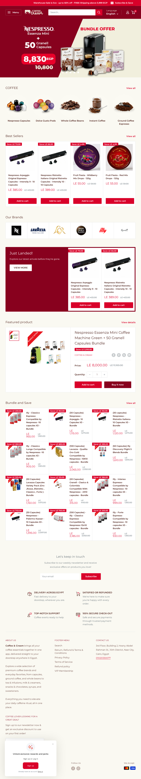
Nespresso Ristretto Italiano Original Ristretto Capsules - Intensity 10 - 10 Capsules (54, 180)
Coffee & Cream (83, 355)
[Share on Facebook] (114, 355)
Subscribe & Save (124, 3)
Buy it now (118, 384)
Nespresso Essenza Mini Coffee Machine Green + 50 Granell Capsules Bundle (102, 337)
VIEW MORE (21, 267)
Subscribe (91, 576)
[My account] (127, 12)
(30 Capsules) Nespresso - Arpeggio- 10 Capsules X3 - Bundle (77, 419)
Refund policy (62, 666)
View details (128, 322)
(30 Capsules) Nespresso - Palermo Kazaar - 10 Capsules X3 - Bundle (35, 518)
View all (131, 88)
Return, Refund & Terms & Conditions (69, 651)
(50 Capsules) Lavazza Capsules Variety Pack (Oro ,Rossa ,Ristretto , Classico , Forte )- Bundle (35, 487)
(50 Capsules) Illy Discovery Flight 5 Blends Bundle (122, 449)
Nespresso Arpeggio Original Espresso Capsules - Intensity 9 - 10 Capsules (21, 180)
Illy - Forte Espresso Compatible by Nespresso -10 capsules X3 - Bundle (120, 520)
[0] (133, 12)
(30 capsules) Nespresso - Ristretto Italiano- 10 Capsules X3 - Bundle (122, 419)
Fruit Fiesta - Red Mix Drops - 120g (117, 177)
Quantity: (80, 374)
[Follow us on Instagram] (78, 768)
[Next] (135, 107)
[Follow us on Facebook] (73, 768)
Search (58, 645)
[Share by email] (129, 355)
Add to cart (22, 201)
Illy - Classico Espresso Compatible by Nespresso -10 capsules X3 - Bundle (34, 420)
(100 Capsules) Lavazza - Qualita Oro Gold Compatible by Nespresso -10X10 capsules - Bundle (79, 454)
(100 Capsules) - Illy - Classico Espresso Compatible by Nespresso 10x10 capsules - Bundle (79, 520)
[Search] (98, 12)
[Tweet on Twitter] (124, 355)
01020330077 (103, 658)
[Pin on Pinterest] (119, 355)
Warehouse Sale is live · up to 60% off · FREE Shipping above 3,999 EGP (70, 3)
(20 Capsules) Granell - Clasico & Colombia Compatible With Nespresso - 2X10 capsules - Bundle (79, 487)
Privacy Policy (62, 657)
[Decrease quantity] (90, 374)
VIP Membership (64, 671)
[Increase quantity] (104, 374)
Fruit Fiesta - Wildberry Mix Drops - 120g (85, 177)
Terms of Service (64, 662)
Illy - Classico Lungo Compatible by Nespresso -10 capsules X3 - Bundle (36, 452)
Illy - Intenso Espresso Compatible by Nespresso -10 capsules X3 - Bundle (120, 487)
